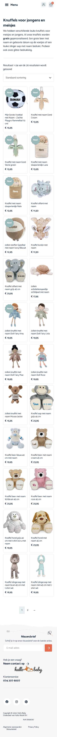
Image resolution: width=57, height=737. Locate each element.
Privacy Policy (33, 727)
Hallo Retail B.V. (21, 715)
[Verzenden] (48, 648)
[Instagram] (17, 702)
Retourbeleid (11, 729)
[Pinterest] (26, 702)
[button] (7, 4)
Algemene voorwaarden (12, 727)
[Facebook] (7, 702)
